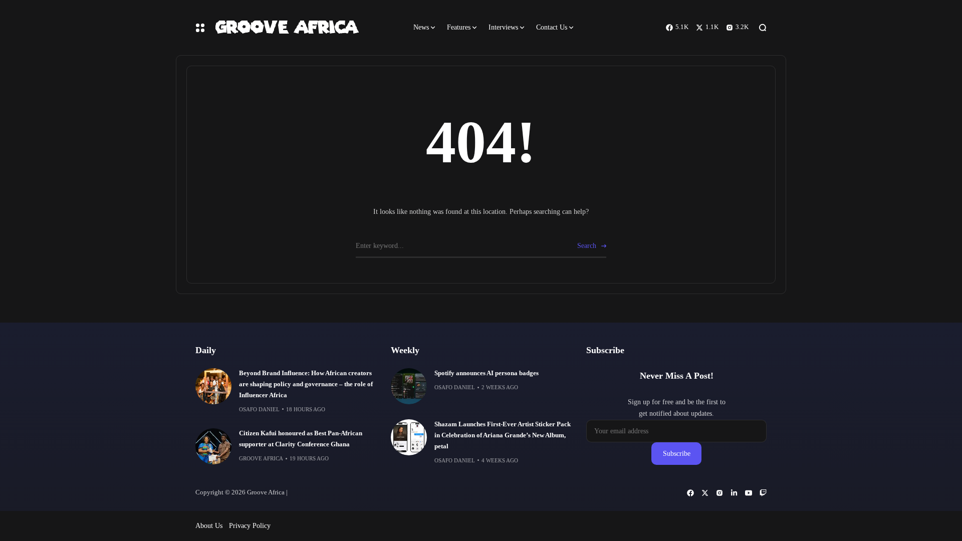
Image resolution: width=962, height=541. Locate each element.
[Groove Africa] (305, 27)
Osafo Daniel (259, 409)
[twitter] (704, 492)
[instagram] (719, 492)
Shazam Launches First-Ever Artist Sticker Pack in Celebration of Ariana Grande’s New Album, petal (502, 435)
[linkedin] (734, 492)
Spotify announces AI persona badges (486, 373)
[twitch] (763, 492)
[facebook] (690, 492)
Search (586, 245)
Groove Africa (261, 458)
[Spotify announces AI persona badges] (409, 386)
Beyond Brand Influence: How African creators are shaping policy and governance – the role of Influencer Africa (306, 384)
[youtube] (748, 492)
